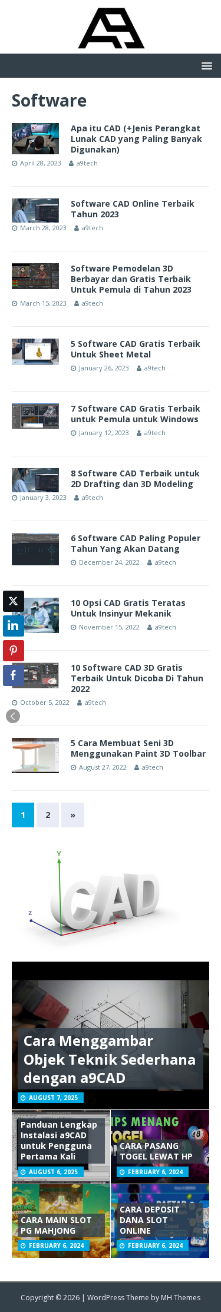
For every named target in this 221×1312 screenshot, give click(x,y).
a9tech (87, 162)
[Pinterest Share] (13, 650)
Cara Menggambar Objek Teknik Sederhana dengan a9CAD (110, 1058)
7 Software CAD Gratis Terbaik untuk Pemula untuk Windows (135, 414)
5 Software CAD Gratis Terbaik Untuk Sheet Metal (135, 349)
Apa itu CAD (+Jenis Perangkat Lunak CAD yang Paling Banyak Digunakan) (136, 138)
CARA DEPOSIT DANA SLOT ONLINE (150, 1220)
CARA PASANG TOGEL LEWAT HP (156, 1151)
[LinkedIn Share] (13, 626)
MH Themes (180, 1298)
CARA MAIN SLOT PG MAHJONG (56, 1225)
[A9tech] (110, 46)
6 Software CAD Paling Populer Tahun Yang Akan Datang (135, 543)
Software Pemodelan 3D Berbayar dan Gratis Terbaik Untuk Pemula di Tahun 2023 (131, 279)
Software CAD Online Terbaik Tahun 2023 (132, 209)
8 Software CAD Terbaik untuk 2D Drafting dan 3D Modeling (135, 478)
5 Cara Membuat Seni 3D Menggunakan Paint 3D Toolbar (138, 748)
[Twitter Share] (13, 601)
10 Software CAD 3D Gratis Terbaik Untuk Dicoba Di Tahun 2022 (137, 678)
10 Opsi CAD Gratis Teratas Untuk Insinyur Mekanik (128, 608)
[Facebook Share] (13, 675)
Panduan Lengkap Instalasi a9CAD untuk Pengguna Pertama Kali (59, 1140)
